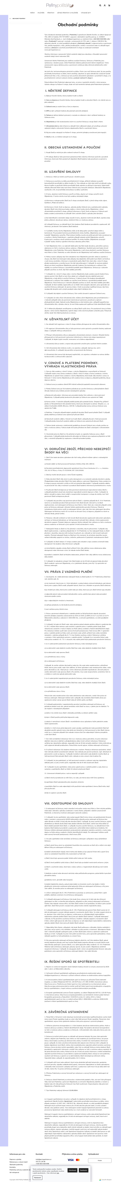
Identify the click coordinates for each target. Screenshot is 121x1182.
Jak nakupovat (14, 1172)
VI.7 (93, 577)
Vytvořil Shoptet (106, 1180)
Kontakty (13, 1167)
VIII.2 (66, 893)
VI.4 (78, 531)
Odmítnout (72, 1170)
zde (58, 1173)
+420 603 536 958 (42, 1164)
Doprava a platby (15, 1159)
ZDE (68, 56)
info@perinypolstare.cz (43, 1159)
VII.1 (48, 627)
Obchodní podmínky (16, 1165)
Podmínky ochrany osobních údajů (21, 1170)
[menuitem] (32, 13)
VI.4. (101, 501)
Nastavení (37, 1178)
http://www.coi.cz (51, 984)
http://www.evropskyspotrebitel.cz (72, 995)
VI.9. (101, 945)
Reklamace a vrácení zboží (18, 1162)
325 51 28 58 (40, 1162)
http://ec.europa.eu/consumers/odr (56, 986)
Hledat (100, 1160)
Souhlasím (83, 1170)
